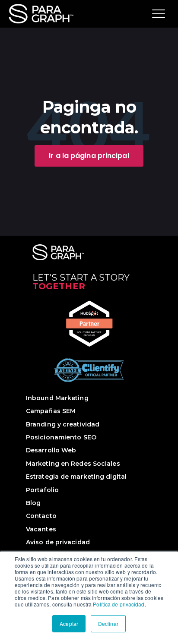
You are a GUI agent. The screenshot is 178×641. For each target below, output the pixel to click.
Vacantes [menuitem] (41, 529)
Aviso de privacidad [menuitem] (58, 542)
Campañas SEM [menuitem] (51, 411)
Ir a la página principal (89, 156)
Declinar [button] (108, 623)
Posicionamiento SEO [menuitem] (61, 437)
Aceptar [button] (69, 623)
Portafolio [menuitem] (42, 490)
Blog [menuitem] (33, 503)
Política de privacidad (118, 604)
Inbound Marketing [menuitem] (57, 398)
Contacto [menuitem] (41, 516)
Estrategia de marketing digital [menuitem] (76, 476)
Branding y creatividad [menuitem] (62, 424)
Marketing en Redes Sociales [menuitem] (73, 463)
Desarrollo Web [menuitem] (51, 450)
